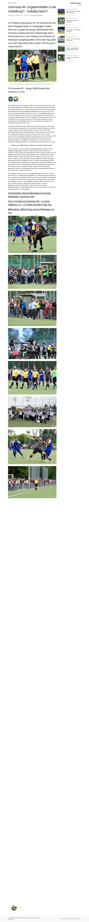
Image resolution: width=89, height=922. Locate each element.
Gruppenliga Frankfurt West (73, 55)
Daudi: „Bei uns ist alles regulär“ (70, 918)
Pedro (12, 15)
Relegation (12, 2)
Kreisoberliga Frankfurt (71, 9)
